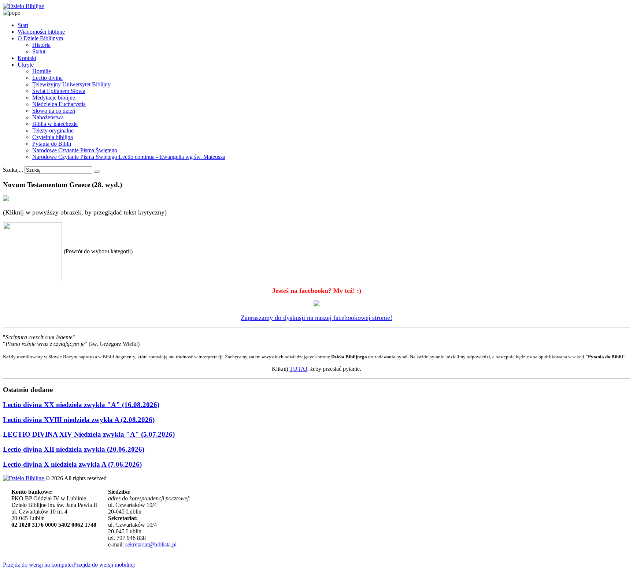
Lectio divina (47, 78)
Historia (41, 45)
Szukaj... (13, 170)
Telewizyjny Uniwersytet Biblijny (71, 84)
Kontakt (27, 58)
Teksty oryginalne (53, 130)
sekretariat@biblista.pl (151, 544)
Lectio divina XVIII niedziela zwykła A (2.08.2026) (79, 419)
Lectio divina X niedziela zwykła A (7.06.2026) (72, 464)
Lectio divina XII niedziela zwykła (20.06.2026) (73, 449)
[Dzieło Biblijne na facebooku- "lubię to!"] (316, 304)
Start (23, 25)
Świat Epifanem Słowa (58, 91)
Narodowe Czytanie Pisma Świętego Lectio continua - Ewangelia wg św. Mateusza (128, 157)
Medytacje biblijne (53, 97)
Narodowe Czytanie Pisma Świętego (74, 150)
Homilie (41, 71)
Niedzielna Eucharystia (59, 104)
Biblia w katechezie (55, 124)
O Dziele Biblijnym (40, 38)
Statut (38, 51)
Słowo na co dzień (53, 111)
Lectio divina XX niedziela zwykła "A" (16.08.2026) (81, 404)
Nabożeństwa (48, 117)
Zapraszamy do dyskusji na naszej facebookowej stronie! (316, 317)
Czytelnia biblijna (52, 137)
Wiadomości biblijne (41, 32)
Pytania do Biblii (51, 144)
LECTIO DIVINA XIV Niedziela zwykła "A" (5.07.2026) (89, 434)
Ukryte (26, 64)
